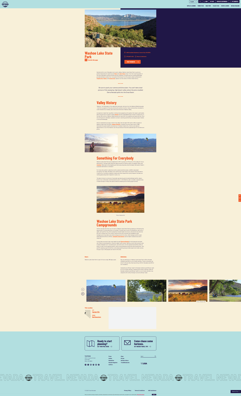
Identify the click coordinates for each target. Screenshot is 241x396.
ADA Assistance (152, 390)
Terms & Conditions (140, 390)
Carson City (112, 78)
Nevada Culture (125, 360)
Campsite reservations (118, 236)
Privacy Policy (127, 390)
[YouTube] (96, 365)
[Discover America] (148, 364)
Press (110, 356)
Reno (115, 73)
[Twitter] (88, 365)
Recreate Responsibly (222, 1)
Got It (154, 394)
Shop (206, 1)
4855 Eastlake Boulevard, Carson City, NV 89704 (138, 52)
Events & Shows (225, 6)
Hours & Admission (141, 56)
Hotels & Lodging (191, 6)
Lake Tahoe (122, 73)
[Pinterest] (93, 365)
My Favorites (235, 1)
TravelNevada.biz (125, 362)
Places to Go (216, 6)
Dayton (116, 114)
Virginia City (100, 78)
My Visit (212, 1)
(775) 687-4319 (130, 56)
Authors (111, 364)
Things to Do (201, 6)
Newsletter (111, 360)
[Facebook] (85, 365)
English (192, 1)
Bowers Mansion (116, 124)
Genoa (105, 78)
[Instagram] (91, 365)
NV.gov (122, 358)
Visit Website (131, 62)
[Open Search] (200, 1)
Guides (110, 358)
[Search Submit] (155, 356)
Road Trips (208, 6)
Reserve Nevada (125, 241)
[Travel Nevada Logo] (5, 4)
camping (99, 165)
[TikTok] (99, 365)
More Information (140, 394)
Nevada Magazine (235, 6)
